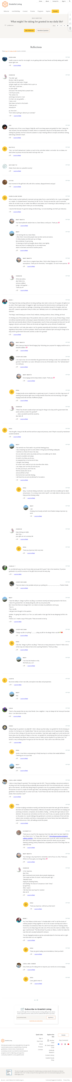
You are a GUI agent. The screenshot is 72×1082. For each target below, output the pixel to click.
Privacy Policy (66, 1080)
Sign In (63, 1)
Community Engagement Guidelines (54, 1080)
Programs (40, 11)
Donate (55, 11)
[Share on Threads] (61, 26)
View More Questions (42, 30)
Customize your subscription (36, 1020)
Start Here (40, 1041)
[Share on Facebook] (58, 26)
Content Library (49, 1055)
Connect (25, 11)
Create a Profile (12, 51)
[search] (69, 1)
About (47, 1)
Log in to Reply (17, 65)
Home (40, 1)
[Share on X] (64, 26)
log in (6, 51)
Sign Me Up (50, 1017)
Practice (32, 11)
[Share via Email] (68, 26)
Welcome (6, 11)
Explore (48, 11)
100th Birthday (16, 11)
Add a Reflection (29, 30)
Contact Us (55, 1)
